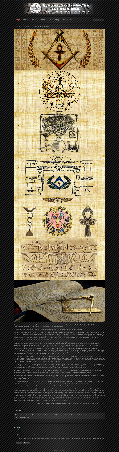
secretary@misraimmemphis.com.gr (37, 26)
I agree (19, 443)
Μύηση (42, 20)
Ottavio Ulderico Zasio (56, 414)
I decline (26, 443)
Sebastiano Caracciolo (82, 414)
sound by (15, 430)
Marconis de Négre (31, 414)
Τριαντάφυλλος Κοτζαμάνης (22, 417)
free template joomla (59, 450)
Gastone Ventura (69, 414)
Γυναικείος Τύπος (53, 20)
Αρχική (18, 20)
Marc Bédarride (19, 414)
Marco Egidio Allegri (43, 414)
